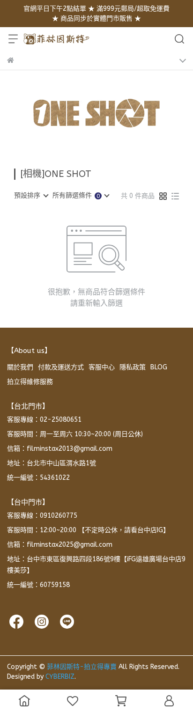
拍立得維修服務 (30, 382)
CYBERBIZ (59, 677)
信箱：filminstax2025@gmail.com (59, 545)
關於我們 (20, 367)
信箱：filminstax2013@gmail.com (59, 449)
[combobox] (31, 195)
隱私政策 (132, 367)
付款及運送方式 (61, 367)
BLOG (158, 367)
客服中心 (102, 367)
